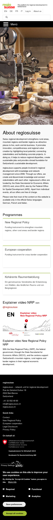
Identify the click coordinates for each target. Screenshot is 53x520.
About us (37, 11)
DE (11, 11)
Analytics (36, 496)
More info (12, 481)
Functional (37, 489)
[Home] (9, 5)
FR (16, 11)
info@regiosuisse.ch (12, 403)
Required (10, 489)
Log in (28, 11)
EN (5, 11)
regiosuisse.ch (9, 406)
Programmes (12, 214)
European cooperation (12, 423)
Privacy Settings (8, 465)
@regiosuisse (10, 307)
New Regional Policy (12, 420)
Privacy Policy (9, 429)
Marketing (10, 496)
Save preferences (14, 504)
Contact (6, 417)
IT (22, 11)
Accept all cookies (14, 513)
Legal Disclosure (10, 426)
